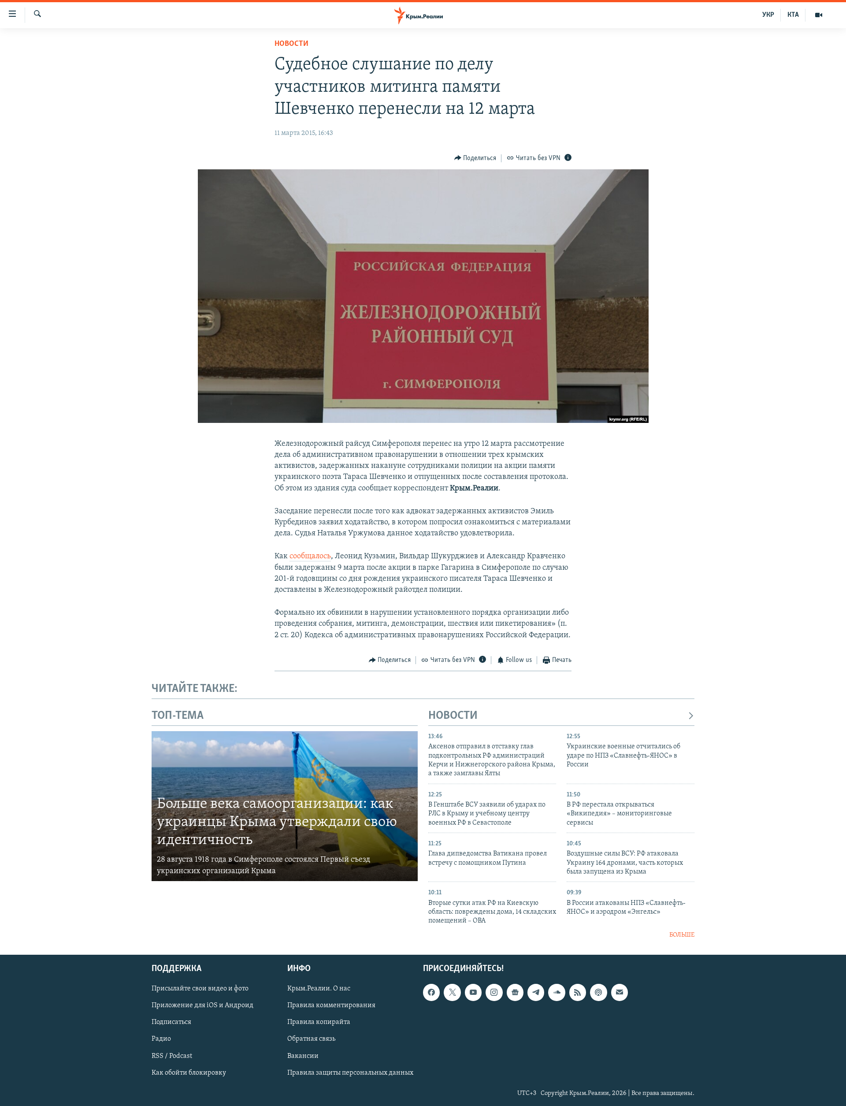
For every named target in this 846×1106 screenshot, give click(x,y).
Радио (161, 1039)
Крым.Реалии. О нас (318, 989)
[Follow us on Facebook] (431, 992)
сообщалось (310, 556)
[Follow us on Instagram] (494, 992)
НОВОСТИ (453, 716)
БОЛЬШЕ (681, 935)
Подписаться (171, 1022)
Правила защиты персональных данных (350, 1072)
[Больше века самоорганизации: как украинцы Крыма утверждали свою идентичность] (285, 806)
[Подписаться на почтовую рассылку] (619, 992)
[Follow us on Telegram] (535, 992)
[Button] (475, 158)
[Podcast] (598, 992)
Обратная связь (311, 1039)
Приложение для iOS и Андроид (202, 1005)
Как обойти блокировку (189, 1072)
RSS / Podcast (172, 1056)
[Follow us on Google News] (515, 992)
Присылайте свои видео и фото (200, 989)
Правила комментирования (331, 1005)
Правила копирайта (318, 1022)
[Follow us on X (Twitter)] (452, 992)
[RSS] (577, 992)
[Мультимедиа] (818, 15)
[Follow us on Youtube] (473, 992)
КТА (793, 15)
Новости (291, 44)
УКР (768, 15)
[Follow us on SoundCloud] (556, 992)
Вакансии (303, 1056)
